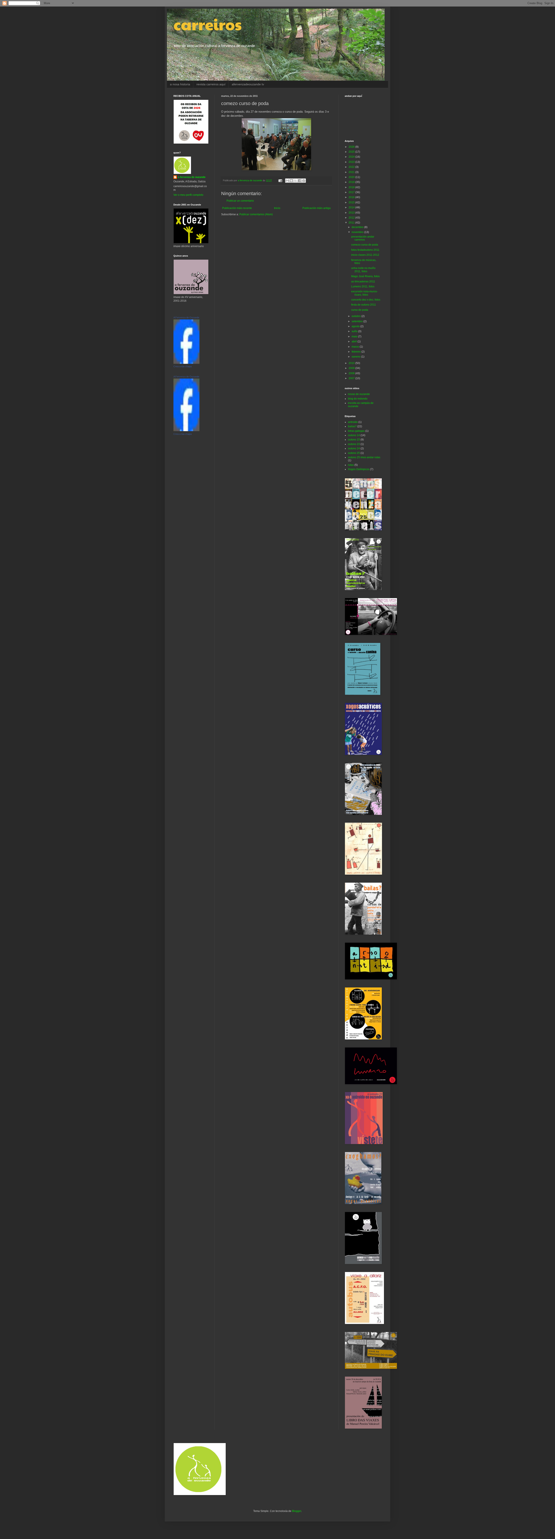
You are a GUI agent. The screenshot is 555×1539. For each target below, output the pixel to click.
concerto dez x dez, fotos (365, 299)
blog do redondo (357, 398)
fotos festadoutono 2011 (365, 249)
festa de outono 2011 (363, 304)
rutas (351, 464)
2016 (352, 197)
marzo (356, 346)
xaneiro (356, 356)
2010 (352, 363)
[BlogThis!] (291, 180)
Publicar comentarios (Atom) (256, 214)
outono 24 (354, 448)
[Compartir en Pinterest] (304, 180)
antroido (353, 422)
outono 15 (354, 439)
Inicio (277, 208)
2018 (352, 187)
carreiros (207, 24)
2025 (352, 151)
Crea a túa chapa (182, 366)
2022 (352, 166)
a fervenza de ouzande (192, 177)
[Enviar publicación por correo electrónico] (280, 180)
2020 (352, 177)
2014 (352, 207)
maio (355, 336)
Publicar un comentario (240, 200)
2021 (352, 172)
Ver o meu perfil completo (188, 194)
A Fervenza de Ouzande (186, 317)
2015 (352, 202)
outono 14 (354, 435)
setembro (357, 321)
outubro (356, 316)
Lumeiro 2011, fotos (362, 286)
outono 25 (354, 453)
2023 (352, 161)
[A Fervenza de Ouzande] (186, 362)
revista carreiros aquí (210, 84)
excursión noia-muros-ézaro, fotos (364, 293)
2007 (352, 378)
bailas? (352, 426)
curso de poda (359, 309)
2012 (352, 217)
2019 (352, 182)
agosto (356, 326)
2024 (352, 156)
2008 (352, 373)
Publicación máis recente (237, 208)
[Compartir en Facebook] (299, 180)
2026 (352, 146)
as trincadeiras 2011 (363, 281)
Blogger (296, 1511)
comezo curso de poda (364, 244)
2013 (352, 212)
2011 (352, 222)
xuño (355, 331)
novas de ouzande (359, 394)
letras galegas (356, 430)
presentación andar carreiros (362, 238)
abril (354, 341)
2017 (352, 192)
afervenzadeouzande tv (248, 84)
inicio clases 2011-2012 (365, 254)
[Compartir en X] (295, 180)
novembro (358, 232)
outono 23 (354, 444)
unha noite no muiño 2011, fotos (363, 270)
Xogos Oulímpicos (358, 469)
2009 (352, 368)
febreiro (356, 351)
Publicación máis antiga (316, 208)
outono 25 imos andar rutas (364, 457)
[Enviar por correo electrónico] (287, 180)
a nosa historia (180, 84)
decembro (358, 227)
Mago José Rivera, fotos (365, 276)
